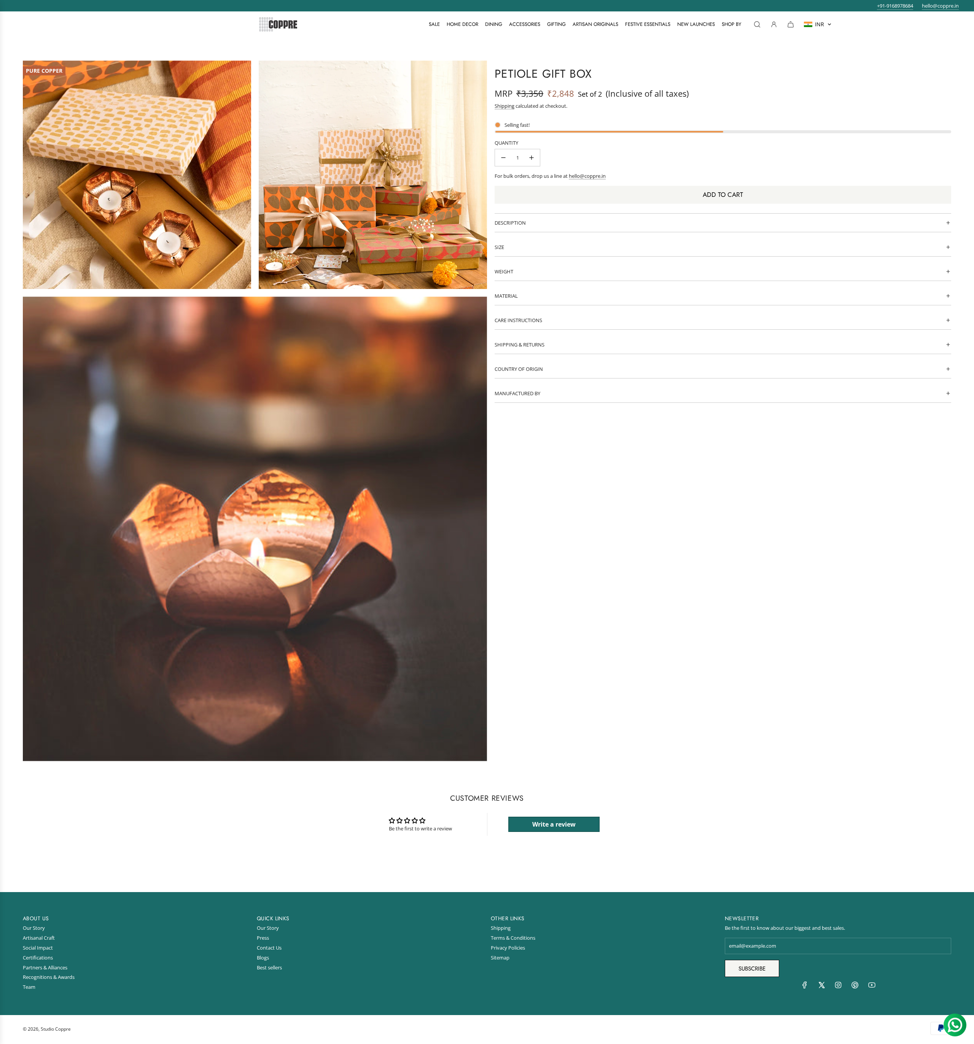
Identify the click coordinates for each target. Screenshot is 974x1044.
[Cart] (790, 24)
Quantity (506, 142)
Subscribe (752, 968)
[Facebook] (804, 987)
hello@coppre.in (940, 5)
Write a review (554, 824)
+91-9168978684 (895, 5)
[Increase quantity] (531, 157)
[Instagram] (838, 987)
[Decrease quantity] (503, 157)
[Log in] (774, 24)
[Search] (757, 24)
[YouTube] (871, 987)
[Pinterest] (855, 987)
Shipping (504, 105)
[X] (821, 987)
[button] (818, 24)
